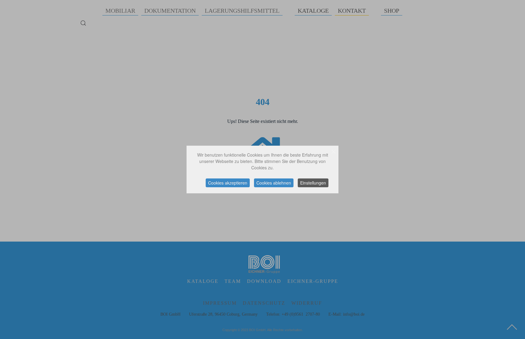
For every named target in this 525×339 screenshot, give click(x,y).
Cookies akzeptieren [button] (227, 183)
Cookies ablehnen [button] (273, 183)
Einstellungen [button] (313, 183)
